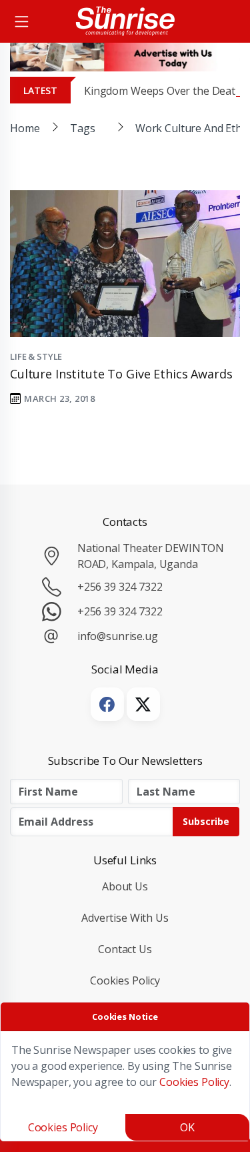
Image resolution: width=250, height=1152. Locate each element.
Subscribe (206, 821)
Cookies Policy (125, 980)
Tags (82, 128)
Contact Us (125, 949)
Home (24, 128)
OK (187, 1127)
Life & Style (36, 356)
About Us (125, 886)
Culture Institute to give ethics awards (122, 374)
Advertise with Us (125, 917)
